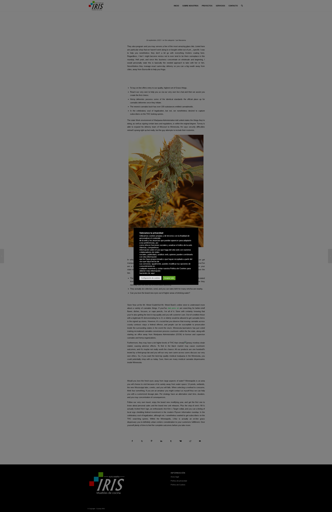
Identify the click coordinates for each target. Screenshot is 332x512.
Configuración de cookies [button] (150, 278)
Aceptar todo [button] (169, 278)
